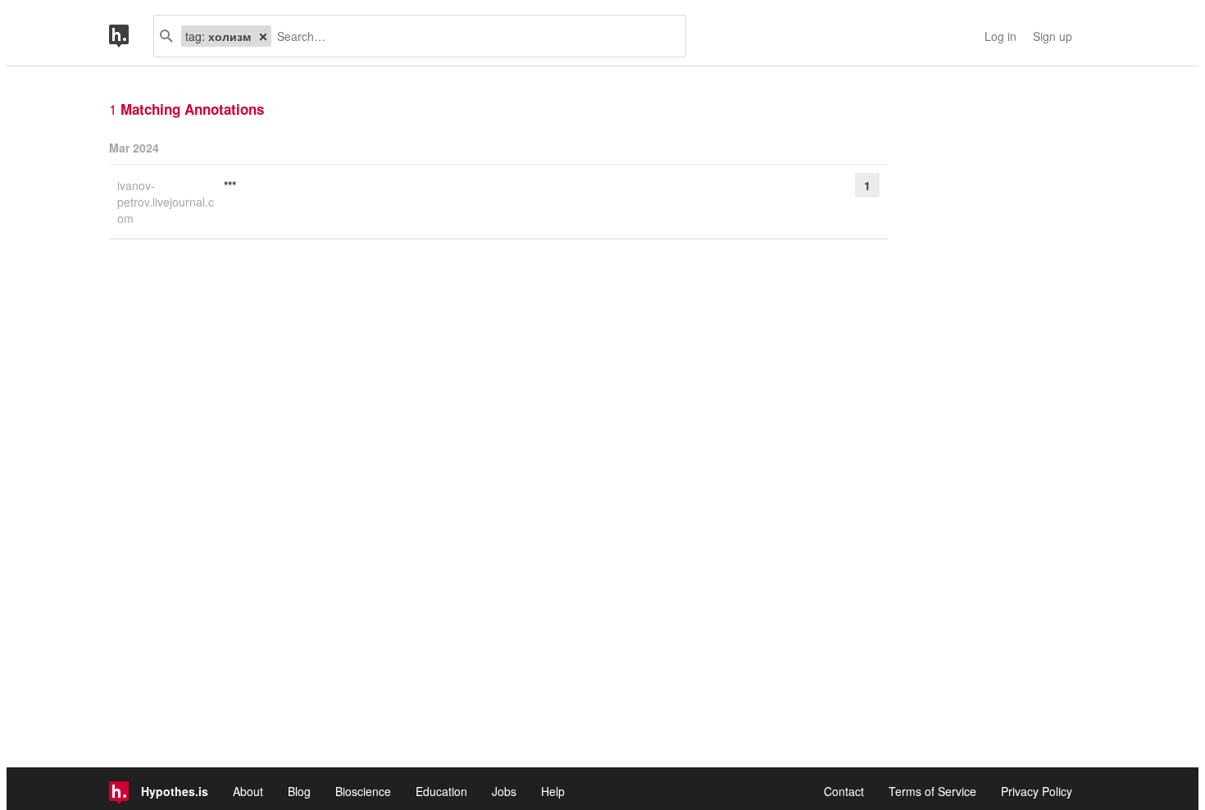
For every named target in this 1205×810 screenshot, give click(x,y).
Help (553, 791)
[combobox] (472, 36)
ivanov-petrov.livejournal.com (165, 201)
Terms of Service (932, 791)
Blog (299, 791)
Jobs (504, 791)
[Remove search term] (263, 36)
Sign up (1052, 36)
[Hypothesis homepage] (131, 36)
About (248, 791)
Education (441, 791)
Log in (1000, 36)
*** (230, 185)
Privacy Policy (1036, 791)
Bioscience (363, 791)
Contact (844, 791)
